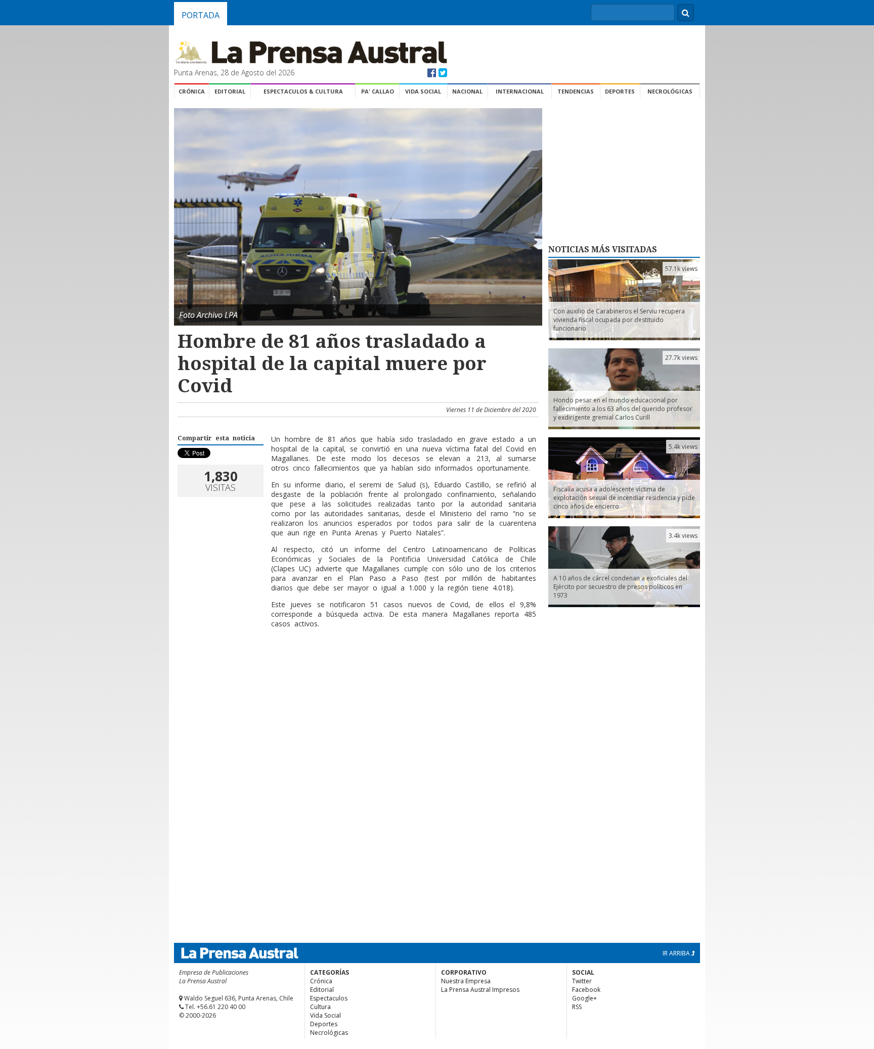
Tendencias (575, 91)
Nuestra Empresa (466, 981)
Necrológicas (669, 91)
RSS (577, 1006)
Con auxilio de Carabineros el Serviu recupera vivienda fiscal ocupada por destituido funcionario (619, 320)
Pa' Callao (377, 91)
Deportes (620, 91)
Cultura (320, 1006)
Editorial (229, 91)
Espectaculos (328, 998)
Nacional (467, 91)
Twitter (582, 981)
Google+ (584, 998)
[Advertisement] (356, 685)
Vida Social (423, 91)
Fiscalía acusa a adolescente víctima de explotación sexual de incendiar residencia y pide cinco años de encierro (624, 498)
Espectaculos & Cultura (303, 91)
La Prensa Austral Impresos (480, 989)
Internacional (520, 91)
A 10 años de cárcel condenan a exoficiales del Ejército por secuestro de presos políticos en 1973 (620, 587)
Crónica (192, 91)
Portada (201, 15)
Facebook (586, 989)
